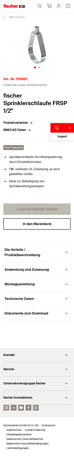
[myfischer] (58, 6)
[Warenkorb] (49, 6)
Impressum (49, 425)
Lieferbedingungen (17, 448)
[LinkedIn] (14, 408)
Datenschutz (14, 430)
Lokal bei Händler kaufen (37, 209)
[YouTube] (21, 408)
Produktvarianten (15, 123)
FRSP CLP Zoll (16, 17)
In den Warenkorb (37, 224)
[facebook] (28, 408)
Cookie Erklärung (35, 430)
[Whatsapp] (36, 408)
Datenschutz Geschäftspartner (24, 439)
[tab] (35, 67)
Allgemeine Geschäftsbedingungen (27, 443)
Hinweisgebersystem (19, 434)
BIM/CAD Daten (14, 130)
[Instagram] (6, 408)
